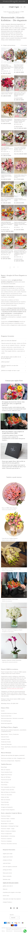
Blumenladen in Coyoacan (7, 823)
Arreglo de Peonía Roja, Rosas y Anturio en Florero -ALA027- (7, 93)
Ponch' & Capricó (9, 927)
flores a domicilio (7, 876)
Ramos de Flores (5, 804)
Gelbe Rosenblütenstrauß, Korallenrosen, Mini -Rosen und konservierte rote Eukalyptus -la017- (7, 224)
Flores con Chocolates (6, 794)
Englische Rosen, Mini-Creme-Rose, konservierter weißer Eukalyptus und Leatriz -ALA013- (20, 94)
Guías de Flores (5, 736)
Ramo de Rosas (4, 782)
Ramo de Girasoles (5, 799)
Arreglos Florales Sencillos (7, 789)
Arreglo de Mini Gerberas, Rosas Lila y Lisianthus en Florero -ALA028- (20, 176)
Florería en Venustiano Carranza (9, 843)
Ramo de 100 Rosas (5, 777)
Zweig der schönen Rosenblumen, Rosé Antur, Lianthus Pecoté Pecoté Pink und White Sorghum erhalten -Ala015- (7, 67)
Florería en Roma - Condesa (8, 818)
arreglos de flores (7, 860)
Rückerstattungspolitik (6, 723)
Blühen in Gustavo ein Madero (8, 831)
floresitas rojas (6, 879)
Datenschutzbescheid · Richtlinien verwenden (12, 718)
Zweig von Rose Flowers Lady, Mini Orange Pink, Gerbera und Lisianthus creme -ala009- (7, 251)
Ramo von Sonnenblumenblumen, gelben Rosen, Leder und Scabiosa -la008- (7, 199)
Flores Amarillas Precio (6, 772)
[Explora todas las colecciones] (15, 688)
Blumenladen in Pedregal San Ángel (9, 826)
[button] (2, 7)
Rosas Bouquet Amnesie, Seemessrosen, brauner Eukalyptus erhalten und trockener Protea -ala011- (19, 66)
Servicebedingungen (6, 720)
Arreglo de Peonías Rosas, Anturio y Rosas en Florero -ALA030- (6, 176)
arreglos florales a (7, 902)
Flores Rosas (4, 784)
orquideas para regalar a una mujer (12, 892)
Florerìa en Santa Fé (6, 821)
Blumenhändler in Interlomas (8, 836)
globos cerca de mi (8, 886)
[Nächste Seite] (17, 267)
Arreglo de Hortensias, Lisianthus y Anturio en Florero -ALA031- (20, 199)
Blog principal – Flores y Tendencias (10, 734)
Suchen (3, 710)
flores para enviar (7, 873)
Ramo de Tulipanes (5, 769)
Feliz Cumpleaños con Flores (8, 787)
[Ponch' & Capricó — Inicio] (14, 7)
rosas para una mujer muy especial (12, 898)
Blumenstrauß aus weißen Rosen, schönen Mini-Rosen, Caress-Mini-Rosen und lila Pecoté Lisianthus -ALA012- (20, 121)
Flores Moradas (5, 802)
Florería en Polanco (5, 816)
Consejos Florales (5, 739)
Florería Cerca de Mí (6, 779)
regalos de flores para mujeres (10, 882)
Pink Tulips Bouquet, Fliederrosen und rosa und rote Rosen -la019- (7, 148)
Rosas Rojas (4, 767)
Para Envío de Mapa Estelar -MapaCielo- (11, 760)
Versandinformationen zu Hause (9, 713)
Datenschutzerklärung (18, 930)
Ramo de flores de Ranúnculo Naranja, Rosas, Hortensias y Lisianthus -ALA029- (6, 120)
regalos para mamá (8, 856)
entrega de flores (7, 869)
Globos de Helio (5, 797)
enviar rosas (6, 895)
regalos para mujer (7, 853)
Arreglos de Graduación (7, 807)
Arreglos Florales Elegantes (8, 809)
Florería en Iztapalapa (6, 841)
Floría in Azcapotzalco (6, 833)
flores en (5, 889)
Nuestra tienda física (6, 715)
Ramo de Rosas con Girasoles (8, 792)
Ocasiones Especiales (6, 744)
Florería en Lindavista (6, 838)
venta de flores (7, 863)
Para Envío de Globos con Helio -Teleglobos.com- (13, 758)
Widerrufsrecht (9, 930)
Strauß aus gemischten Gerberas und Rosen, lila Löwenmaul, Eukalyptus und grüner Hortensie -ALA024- (20, 224)
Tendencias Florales (6, 741)
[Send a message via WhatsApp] (25, 931)
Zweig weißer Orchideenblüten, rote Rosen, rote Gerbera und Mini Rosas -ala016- (20, 148)
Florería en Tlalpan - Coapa (7, 828)
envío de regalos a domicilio (10, 866)
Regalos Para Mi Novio (6, 774)
